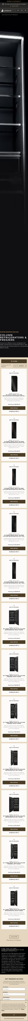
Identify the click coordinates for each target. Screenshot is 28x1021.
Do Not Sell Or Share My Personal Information (14, 1018)
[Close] (25, 1002)
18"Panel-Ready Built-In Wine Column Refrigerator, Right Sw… (14, 489)
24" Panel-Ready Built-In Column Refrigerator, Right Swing (14, 910)
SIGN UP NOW (15, 6)
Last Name (5, 992)
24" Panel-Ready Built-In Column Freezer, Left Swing (14, 863)
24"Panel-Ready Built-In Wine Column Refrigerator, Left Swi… (14, 536)
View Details (14, 408)
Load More (14, 937)
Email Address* (6, 997)
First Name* (5, 987)
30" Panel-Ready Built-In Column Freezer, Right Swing (14, 676)
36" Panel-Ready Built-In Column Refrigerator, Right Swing (14, 629)
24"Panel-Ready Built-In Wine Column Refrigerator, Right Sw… (14, 442)
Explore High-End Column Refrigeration (10, 14)
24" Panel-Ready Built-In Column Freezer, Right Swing (14, 723)
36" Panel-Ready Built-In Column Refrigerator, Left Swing (14, 817)
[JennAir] (6, 10)
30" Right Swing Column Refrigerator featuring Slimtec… (14, 395)
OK (14, 1014)
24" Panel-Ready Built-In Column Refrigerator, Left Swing (14, 770)
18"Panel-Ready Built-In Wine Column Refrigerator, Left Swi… (14, 583)
